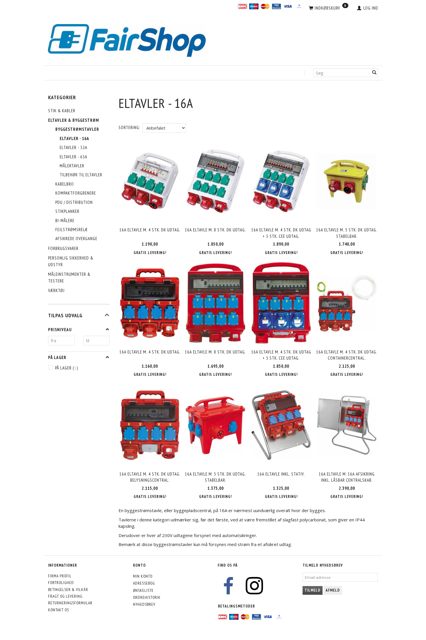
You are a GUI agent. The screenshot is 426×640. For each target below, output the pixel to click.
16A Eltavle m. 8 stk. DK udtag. (215, 230)
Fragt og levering (65, 596)
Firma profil (60, 576)
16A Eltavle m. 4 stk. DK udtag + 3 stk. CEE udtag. (281, 233)
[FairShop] (127, 40)
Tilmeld (313, 590)
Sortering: (129, 127)
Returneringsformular (70, 602)
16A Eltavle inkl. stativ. (281, 474)
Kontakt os (58, 609)
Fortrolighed (61, 582)
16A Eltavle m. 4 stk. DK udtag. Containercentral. (346, 355)
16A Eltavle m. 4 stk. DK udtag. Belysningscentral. (150, 477)
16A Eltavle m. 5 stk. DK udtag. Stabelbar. (346, 233)
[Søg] (374, 73)
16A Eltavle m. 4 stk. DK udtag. (150, 230)
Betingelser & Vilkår (68, 589)
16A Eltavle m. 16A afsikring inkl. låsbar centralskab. (347, 477)
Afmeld (333, 590)
